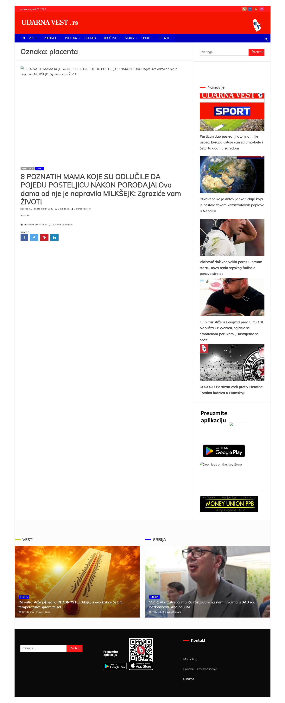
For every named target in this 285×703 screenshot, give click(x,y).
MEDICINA (27, 168)
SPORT (146, 38)
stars (38, 224)
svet (44, 224)
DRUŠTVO (110, 38)
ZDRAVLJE (50, 38)
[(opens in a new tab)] (104, 114)
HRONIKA (90, 38)
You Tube (256, 9)
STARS (129, 38)
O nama (188, 679)
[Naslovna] (23, 38)
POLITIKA (71, 38)
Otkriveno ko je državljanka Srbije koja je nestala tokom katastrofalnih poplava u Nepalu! (232, 205)
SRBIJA (24, 596)
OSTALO (163, 38)
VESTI (32, 38)
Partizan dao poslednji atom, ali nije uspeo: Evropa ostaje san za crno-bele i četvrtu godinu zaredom (231, 142)
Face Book (250, 9)
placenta (29, 224)
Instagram (261, 9)
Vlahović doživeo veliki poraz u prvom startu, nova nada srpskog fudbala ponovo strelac (231, 268)
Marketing (190, 659)
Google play (244, 9)
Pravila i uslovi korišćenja (200, 669)
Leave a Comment (62, 224)
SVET (39, 168)
